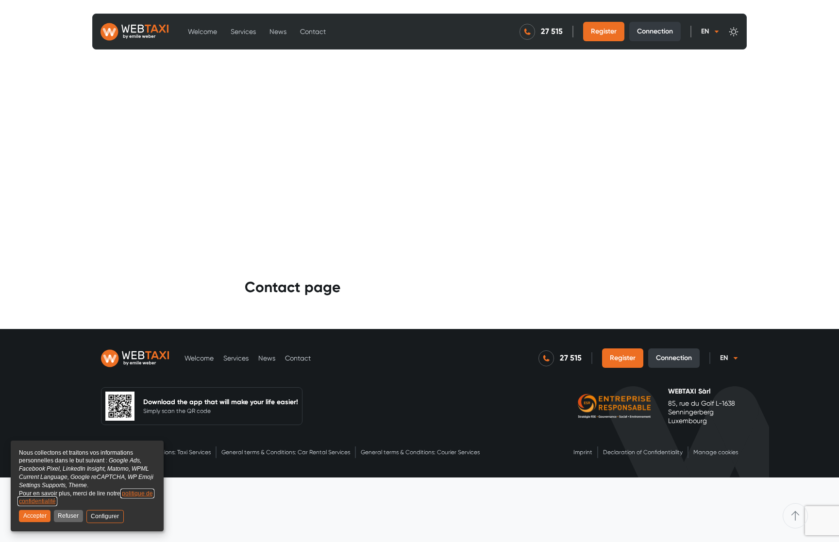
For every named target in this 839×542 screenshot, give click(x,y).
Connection (655, 31)
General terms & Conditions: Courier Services (420, 452)
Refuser (68, 515)
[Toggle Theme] (733, 32)
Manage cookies (715, 452)
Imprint (582, 452)
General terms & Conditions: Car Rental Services (285, 452)
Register (604, 31)
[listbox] (710, 31)
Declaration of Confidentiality (643, 452)
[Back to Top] (795, 515)
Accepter (35, 515)
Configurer (105, 516)
